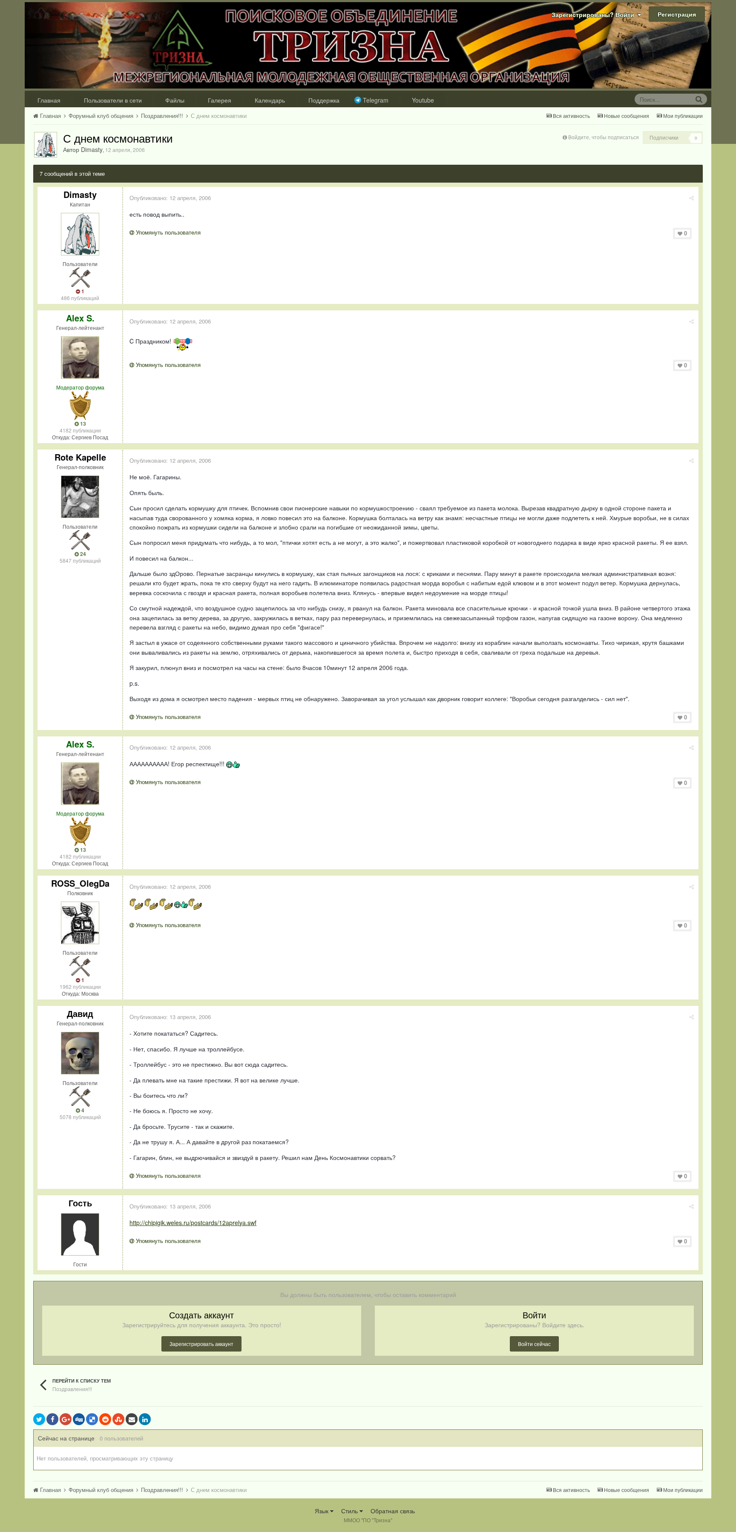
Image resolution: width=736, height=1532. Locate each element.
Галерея (219, 100)
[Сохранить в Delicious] (92, 1419)
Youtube (423, 100)
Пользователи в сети (113, 100)
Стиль (350, 1510)
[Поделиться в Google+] (66, 1419)
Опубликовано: (170, 198)
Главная (48, 100)
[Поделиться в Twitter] (39, 1419)
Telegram (375, 100)
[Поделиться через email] (132, 1419)
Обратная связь (393, 1510)
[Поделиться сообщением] (691, 198)
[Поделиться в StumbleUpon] (118, 1419)
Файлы (174, 100)
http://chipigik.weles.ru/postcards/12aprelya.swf (192, 1222)
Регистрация (677, 14)
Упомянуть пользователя (167, 232)
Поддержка (323, 100)
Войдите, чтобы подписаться (603, 136)
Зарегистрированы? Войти (595, 14)
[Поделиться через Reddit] (105, 1419)
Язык (322, 1510)
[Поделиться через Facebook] (52, 1419)
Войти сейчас (534, 1343)
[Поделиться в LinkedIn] (145, 1419)
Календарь (270, 100)
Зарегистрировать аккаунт (201, 1343)
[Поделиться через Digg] (79, 1419)
